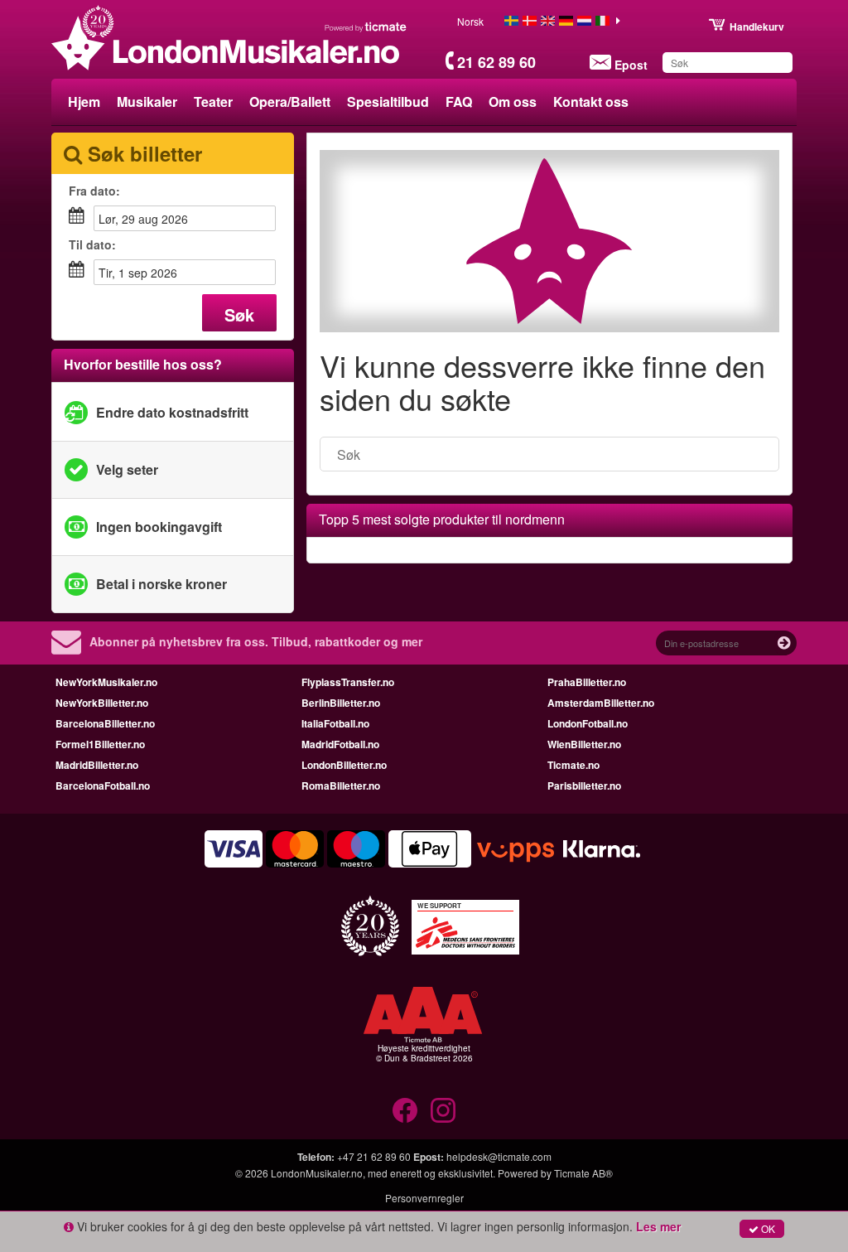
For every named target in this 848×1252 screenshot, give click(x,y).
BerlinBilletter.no (340, 702)
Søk (239, 314)
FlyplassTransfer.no (347, 681)
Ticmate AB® (583, 1173)
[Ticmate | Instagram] (443, 1110)
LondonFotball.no (587, 723)
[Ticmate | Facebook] (405, 1110)
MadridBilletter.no (96, 764)
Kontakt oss (591, 101)
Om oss (513, 101)
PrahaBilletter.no (586, 681)
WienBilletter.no (584, 744)
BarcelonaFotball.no (102, 785)
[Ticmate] (366, 26)
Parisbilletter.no (584, 785)
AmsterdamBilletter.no (600, 702)
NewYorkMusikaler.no (106, 681)
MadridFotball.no (340, 744)
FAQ (459, 101)
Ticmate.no (573, 764)
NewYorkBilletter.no (101, 702)
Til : (92, 244)
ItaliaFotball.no (335, 723)
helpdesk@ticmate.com (499, 1156)
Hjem (84, 101)
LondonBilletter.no (344, 764)
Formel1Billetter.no (100, 744)
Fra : (94, 190)
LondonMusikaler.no (317, 1173)
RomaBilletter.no (340, 785)
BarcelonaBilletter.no (105, 723)
